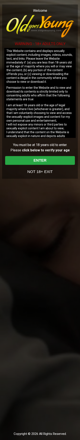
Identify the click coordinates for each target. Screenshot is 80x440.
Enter (40, 160)
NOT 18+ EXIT (40, 172)
